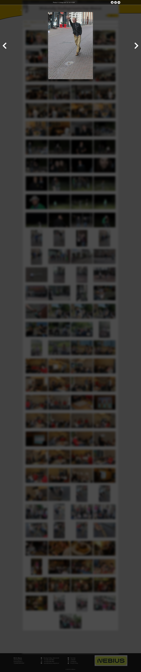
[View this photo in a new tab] (115, 2)
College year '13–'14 (64, 2)
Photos (55, 2)
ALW (73, 2)
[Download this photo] (112, 2)
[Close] (119, 2)
